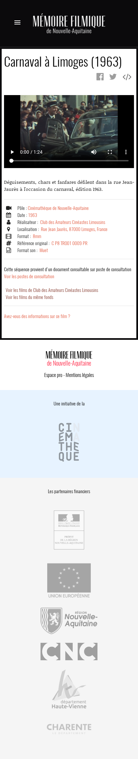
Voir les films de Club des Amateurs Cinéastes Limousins (52, 290)
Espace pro (53, 375)
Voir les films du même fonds (29, 297)
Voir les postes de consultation (67, 273)
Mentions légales (80, 375)
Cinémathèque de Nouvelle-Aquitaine (58, 208)
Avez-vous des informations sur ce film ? (37, 316)
